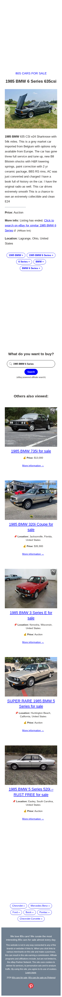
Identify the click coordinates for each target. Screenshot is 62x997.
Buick (29, 912)
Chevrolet (17, 905)
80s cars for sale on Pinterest (41, 977)
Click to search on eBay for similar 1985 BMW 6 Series (30, 225)
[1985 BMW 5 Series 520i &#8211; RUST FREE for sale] (31, 784)
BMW (39, 261)
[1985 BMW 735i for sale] (31, 445)
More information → (33, 465)
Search (31, 372)
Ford (15, 912)
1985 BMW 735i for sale (31, 451)
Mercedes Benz (39, 905)
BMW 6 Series (30, 268)
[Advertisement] (31, 32)
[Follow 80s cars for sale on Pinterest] (31, 987)
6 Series (23, 261)
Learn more (30, 972)
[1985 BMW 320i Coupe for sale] (31, 519)
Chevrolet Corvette (30, 918)
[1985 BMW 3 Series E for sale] (31, 607)
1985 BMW (15, 255)
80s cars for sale (31, 73)
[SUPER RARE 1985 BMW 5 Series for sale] (31, 695)
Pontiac (43, 912)
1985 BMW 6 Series (40, 255)
